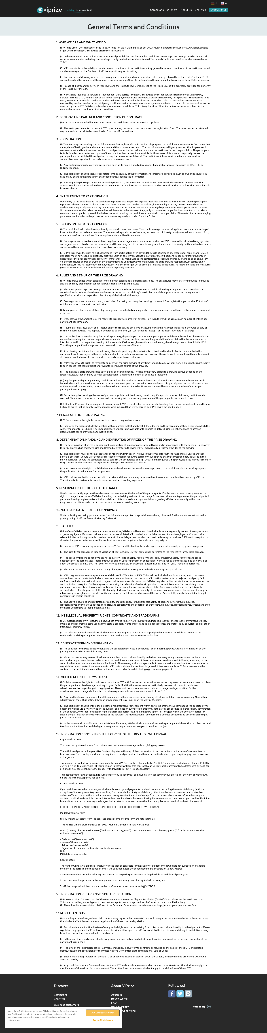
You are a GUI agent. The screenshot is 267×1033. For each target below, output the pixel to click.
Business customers (66, 1005)
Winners (172, 10)
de (217, 3)
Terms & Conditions (123, 1010)
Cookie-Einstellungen (103, 1020)
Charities (200, 10)
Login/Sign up (219, 10)
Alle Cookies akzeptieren (102, 1013)
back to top (199, 1006)
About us (186, 10)
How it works (119, 998)
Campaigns (157, 10)
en (226, 3)
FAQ (114, 1002)
